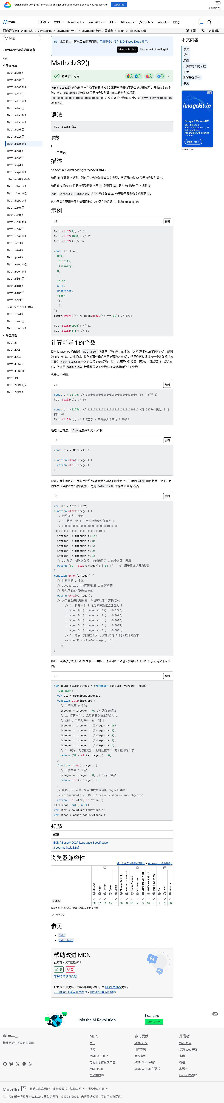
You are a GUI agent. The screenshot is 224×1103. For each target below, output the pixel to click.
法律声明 (75, 1089)
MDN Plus (96, 1069)
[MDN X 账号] (18, 1064)
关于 (92, 1043)
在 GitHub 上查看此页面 (69, 992)
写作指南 (140, 1056)
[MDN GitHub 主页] (5, 1064)
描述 (186, 55)
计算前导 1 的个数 (194, 66)
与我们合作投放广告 (102, 1062)
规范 (186, 72)
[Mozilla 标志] (14, 1088)
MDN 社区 (141, 1043)
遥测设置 (58, 1089)
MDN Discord (143, 1062)
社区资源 (140, 1049)
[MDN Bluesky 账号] (11, 1064)
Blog (176, 22)
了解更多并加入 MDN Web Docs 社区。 (125, 41)
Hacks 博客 (186, 1075)
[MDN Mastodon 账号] (24, 1064)
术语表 (183, 1069)
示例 (186, 60)
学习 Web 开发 (188, 1049)
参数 (55, 137)
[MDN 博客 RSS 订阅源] (30, 1064)
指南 (182, 1056)
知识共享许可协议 (103, 1096)
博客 (92, 1049)
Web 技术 (185, 1043)
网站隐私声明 (38, 1089)
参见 (186, 83)
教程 (182, 1062)
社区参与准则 (95, 1089)
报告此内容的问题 (101, 992)
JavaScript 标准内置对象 (19, 50)
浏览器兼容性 (191, 77)
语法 (186, 49)
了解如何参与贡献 (65, 976)
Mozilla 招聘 (97, 1056)
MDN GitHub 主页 (145, 1069)
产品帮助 (95, 1075)
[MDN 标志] (10, 1036)
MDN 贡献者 (113, 987)
